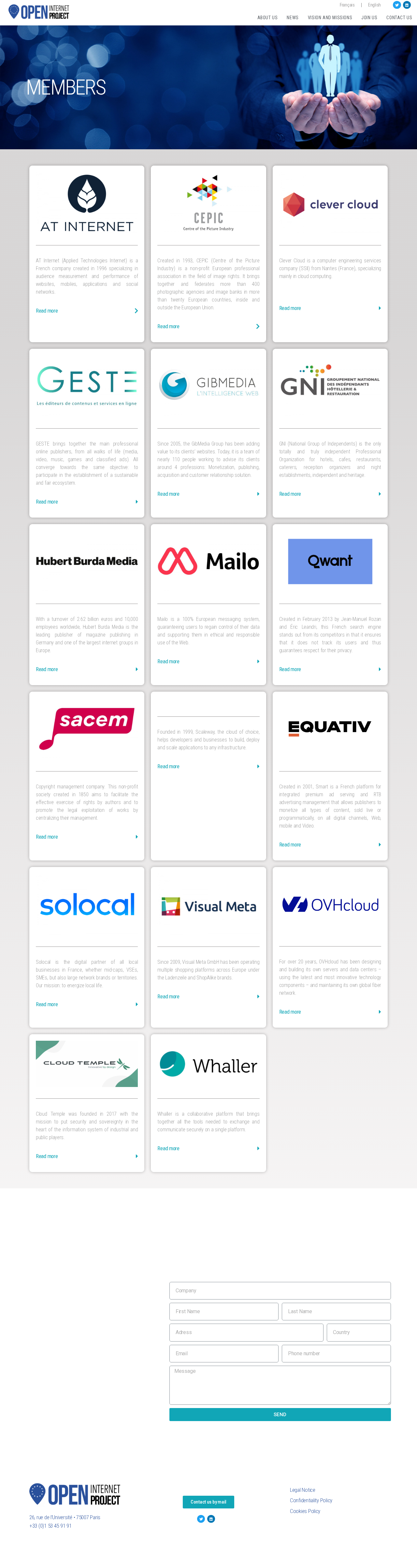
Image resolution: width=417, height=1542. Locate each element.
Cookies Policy (305, 1511)
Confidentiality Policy (311, 1500)
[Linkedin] (407, 5)
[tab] (87, 314)
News (292, 17)
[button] (208, 1502)
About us (267, 17)
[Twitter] (397, 5)
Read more (47, 310)
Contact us (399, 17)
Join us (369, 17)
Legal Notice (302, 1490)
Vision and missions (330, 17)
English (374, 4)
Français (347, 4)
